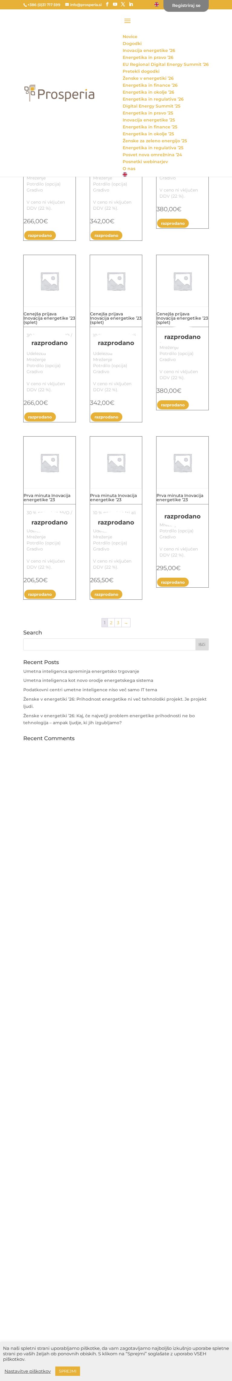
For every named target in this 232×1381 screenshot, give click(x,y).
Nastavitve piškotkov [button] (28, 1371)
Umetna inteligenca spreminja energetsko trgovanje (81, 671)
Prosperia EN (156, 4)
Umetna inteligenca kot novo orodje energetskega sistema (88, 680)
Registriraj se (186, 6)
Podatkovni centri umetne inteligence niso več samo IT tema (90, 689)
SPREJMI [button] (67, 1371)
